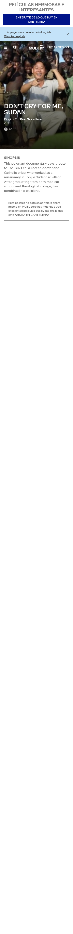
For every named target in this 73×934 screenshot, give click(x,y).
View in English (14, 36)
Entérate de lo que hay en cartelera (37, 20)
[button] (5, 47)
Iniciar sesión (58, 47)
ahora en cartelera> (32, 215)
